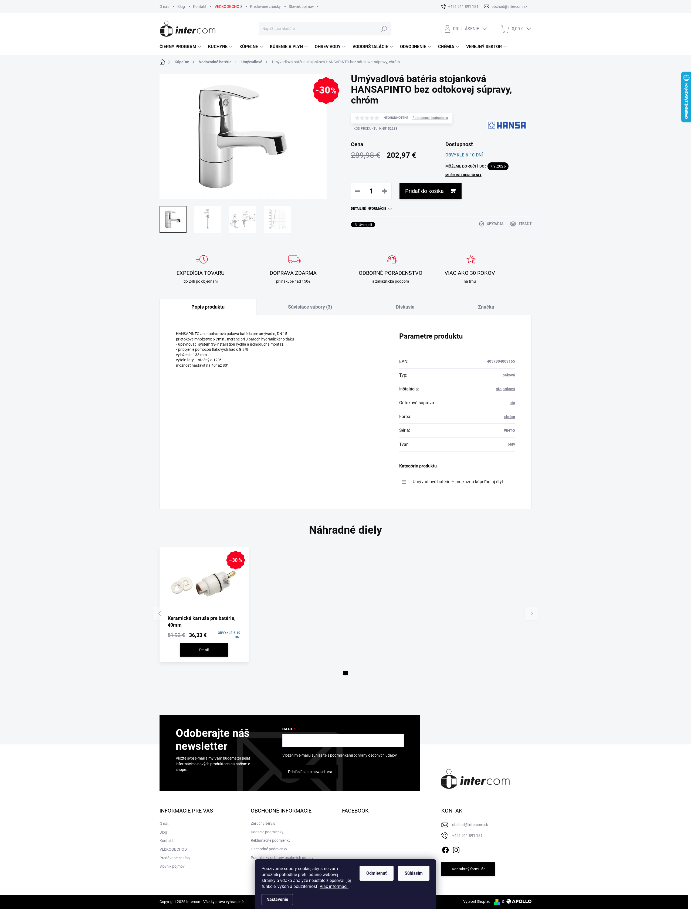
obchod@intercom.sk (470, 825)
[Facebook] (445, 849)
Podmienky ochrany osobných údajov (282, 857)
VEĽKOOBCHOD (228, 6)
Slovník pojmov (301, 6)
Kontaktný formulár (468, 869)
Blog (181, 6)
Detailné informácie (368, 208)
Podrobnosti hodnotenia (430, 118)
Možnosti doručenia (463, 175)
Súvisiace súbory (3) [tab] (310, 307)
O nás (164, 6)
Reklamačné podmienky (270, 840)
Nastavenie (277, 899)
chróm (509, 417)
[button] (345, 672)
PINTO (509, 430)
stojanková (505, 389)
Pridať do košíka (424, 191)
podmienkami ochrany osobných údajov (363, 755)
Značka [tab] (486, 307)
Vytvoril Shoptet (476, 901)
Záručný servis (263, 823)
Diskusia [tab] (405, 307)
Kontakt (199, 6)
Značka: (499, 144)
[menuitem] (181, 47)
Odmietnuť (376, 873)
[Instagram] (456, 849)
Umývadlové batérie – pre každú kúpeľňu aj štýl (458, 481)
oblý (511, 444)
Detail (204, 650)
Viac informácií (334, 886)
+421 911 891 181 (467, 835)
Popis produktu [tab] (208, 307)
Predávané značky (265, 6)
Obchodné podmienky (269, 849)
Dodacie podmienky (267, 832)
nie (512, 402)
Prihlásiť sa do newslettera (310, 772)
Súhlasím (414, 873)
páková (509, 375)
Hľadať (384, 28)
